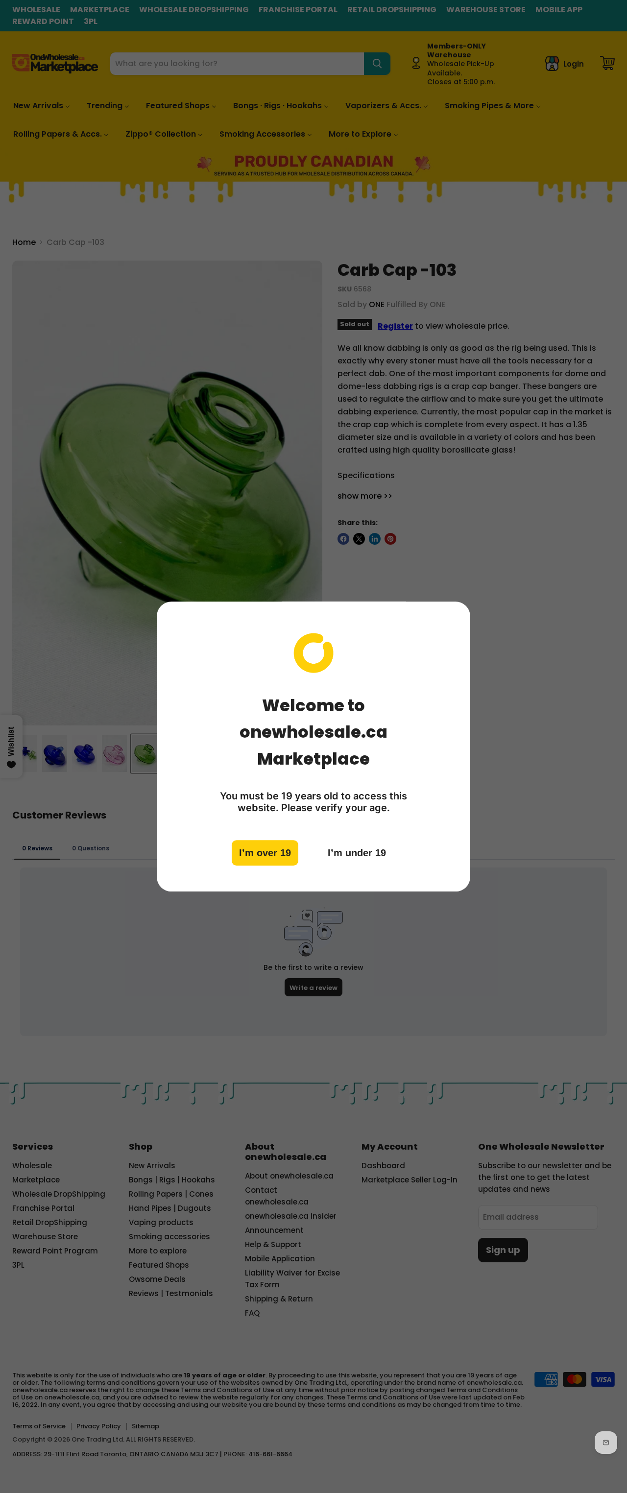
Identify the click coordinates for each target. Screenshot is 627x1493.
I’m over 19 (265, 852)
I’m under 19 (357, 852)
